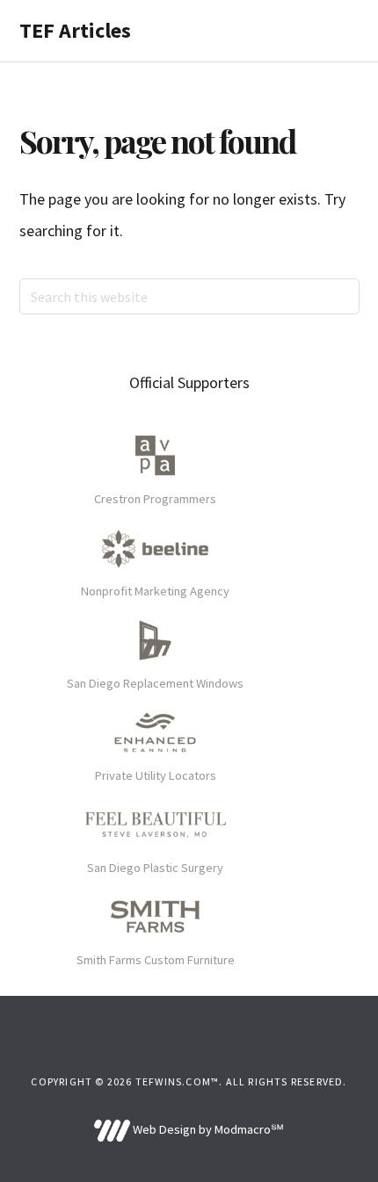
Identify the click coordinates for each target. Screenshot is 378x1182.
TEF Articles (75, 30)
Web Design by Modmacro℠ (206, 1129)
